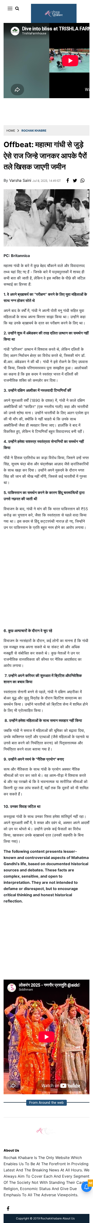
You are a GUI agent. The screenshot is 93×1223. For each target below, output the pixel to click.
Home (10, 130)
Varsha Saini (20, 180)
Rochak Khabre (33, 130)
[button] (9, 8)
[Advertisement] (46, 581)
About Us (11, 1150)
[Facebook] (8, 1208)
